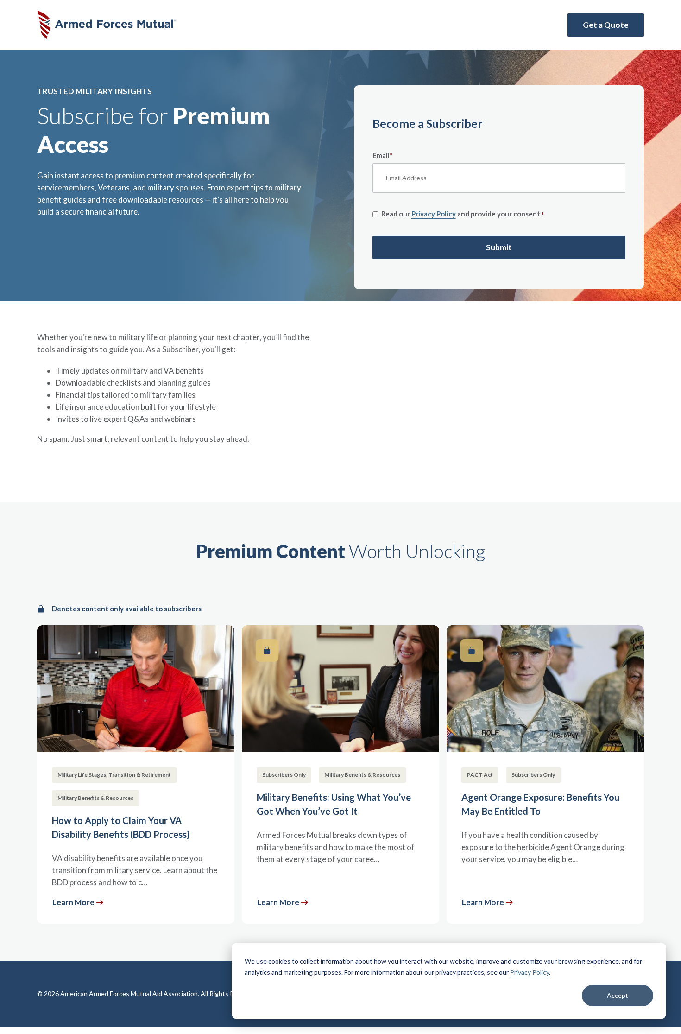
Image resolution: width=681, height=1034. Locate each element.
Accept (617, 995)
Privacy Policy (529, 972)
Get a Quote (606, 25)
